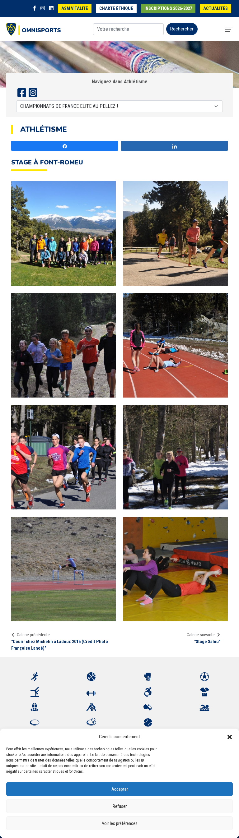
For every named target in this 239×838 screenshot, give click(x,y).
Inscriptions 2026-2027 (168, 8)
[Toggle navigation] (229, 29)
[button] (230, 737)
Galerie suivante (201, 634)
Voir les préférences (120, 823)
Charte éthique (116, 8)
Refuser (120, 806)
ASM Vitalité (74, 8)
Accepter (119, 789)
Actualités (215, 8)
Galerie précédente (33, 634)
